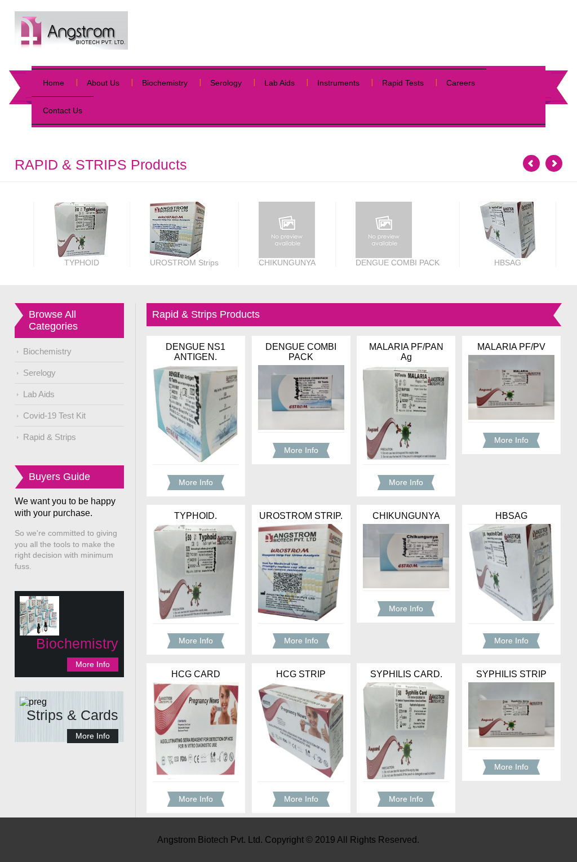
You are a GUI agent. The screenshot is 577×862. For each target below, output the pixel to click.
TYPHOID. (195, 516)
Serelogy (39, 372)
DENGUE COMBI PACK (300, 352)
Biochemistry (165, 82)
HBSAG (511, 516)
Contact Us (62, 110)
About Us (103, 82)
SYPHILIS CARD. (406, 674)
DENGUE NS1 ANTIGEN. (195, 352)
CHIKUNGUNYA (406, 516)
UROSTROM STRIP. (301, 516)
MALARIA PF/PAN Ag (406, 352)
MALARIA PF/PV (511, 347)
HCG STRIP (301, 674)
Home (53, 82)
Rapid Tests (403, 82)
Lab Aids (279, 82)
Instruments (338, 82)
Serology (226, 82)
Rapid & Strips (49, 437)
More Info (93, 664)
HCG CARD (195, 674)
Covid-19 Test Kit (54, 415)
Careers (460, 82)
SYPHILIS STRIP (511, 674)
